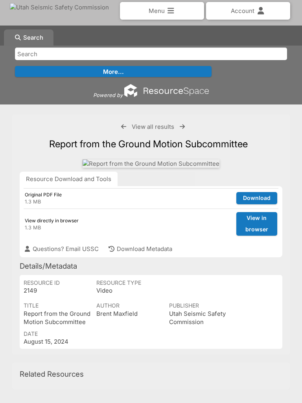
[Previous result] (124, 127)
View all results (153, 126)
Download (257, 197)
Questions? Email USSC (65, 249)
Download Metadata (143, 249)
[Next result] (182, 127)
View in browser (256, 223)
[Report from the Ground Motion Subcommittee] (151, 163)
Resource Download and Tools (68, 179)
